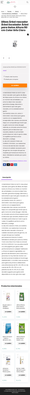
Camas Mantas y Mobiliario (10, 14)
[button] (28, 34)
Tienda (9, 11)
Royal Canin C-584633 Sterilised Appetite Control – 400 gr (7, 309)
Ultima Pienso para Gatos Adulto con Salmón (20, 339)
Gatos (17, 11)
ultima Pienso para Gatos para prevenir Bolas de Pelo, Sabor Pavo (20, 308)
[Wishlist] (15, 7)
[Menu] (2, 2)
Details (4, 70)
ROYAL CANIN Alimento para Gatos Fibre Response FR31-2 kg (20, 371)
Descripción (6, 177)
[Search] (27, 2)
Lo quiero (15, 85)
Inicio (2, 11)
